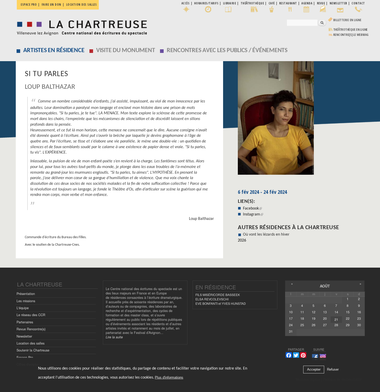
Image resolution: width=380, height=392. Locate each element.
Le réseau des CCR (31, 315)
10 (291, 312)
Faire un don (51, 4)
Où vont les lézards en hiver (266, 235)
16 (359, 312)
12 (313, 312)
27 (325, 325)
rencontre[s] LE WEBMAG (351, 35)
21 (336, 319)
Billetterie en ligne (347, 20)
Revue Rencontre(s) (31, 329)
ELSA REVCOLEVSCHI (212, 299)
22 (347, 318)
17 (291, 318)
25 (302, 325)
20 (325, 318)
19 (313, 318)
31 (291, 331)
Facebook (252, 208)
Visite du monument (125, 50)
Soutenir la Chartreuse (33, 350)
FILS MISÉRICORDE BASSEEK (217, 294)
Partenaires (25, 322)
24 (291, 325)
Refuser (333, 370)
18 (302, 318)
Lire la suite (114, 337)
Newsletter (24, 336)
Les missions (26, 301)
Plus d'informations (169, 378)
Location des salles (81, 4)
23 (359, 318)
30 (359, 325)
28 (336, 325)
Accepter (314, 370)
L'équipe (23, 308)
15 (347, 312)
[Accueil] (80, 26)
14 (336, 312)
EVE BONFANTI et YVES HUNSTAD (220, 303)
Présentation (26, 293)
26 (313, 325)
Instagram (253, 214)
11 (302, 312)
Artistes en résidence (54, 50)
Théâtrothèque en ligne (350, 29)
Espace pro (29, 4)
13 (325, 312)
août (325, 286)
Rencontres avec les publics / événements (227, 50)
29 (347, 325)
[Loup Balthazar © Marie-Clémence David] (301, 119)
